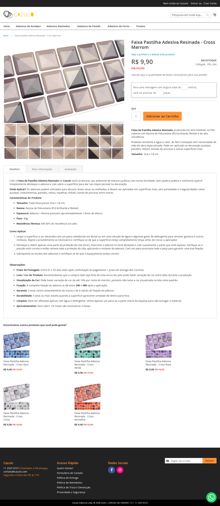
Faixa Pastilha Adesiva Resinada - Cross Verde (87, 364)
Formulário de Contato (70, 473)
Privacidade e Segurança (71, 492)
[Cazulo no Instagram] (120, 470)
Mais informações (42, 169)
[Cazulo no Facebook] (112, 470)
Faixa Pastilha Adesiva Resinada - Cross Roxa (158, 363)
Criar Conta (210, 3)
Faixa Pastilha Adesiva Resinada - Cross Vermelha (87, 416)
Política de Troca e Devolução (73, 487)
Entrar (194, 3)
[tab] (14, 168)
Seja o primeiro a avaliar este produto (153, 54)
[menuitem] (6, 26)
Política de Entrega (67, 477)
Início (5, 35)
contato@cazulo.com (15, 471)
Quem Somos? (65, 468)
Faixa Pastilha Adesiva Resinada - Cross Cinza (16, 416)
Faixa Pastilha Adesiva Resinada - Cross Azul (16, 363)
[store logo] (18, 14)
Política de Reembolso (69, 482)
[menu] (110, 26)
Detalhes (15, 169)
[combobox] (190, 15)
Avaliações (71, 169)
